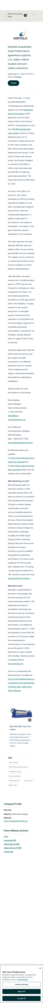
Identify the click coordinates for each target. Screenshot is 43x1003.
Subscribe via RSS (12, 844)
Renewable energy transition (18, 767)
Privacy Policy (22, 980)
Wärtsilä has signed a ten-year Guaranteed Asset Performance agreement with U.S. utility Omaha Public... (20, 740)
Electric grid (13, 785)
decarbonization (14, 780)
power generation (15, 776)
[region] (21, 984)
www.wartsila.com (15, 664)
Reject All (21, 991)
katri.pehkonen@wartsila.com (20, 443)
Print (6, 836)
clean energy (13, 762)
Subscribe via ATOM (13, 848)
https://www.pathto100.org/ (16, 821)
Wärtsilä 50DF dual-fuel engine (20, 728)
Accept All (21, 998)
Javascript (8, 852)
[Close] (40, 968)
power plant (28, 780)
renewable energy (15, 771)
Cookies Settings (21, 984)
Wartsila (18, 77)
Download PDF (10, 840)
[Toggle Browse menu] (34, 15)
